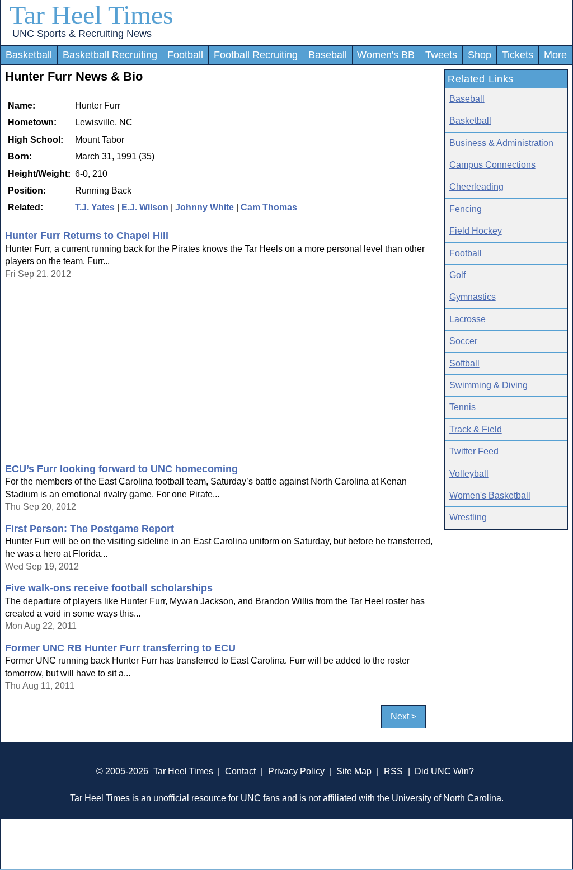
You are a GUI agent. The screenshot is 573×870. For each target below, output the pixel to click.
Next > (403, 716)
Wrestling (468, 517)
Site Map (354, 771)
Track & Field (475, 429)
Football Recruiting (256, 54)
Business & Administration (501, 143)
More (555, 54)
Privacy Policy (296, 771)
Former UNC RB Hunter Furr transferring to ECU (120, 647)
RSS (393, 771)
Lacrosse (467, 319)
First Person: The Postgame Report (89, 528)
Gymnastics (472, 297)
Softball (464, 363)
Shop (479, 54)
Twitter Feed (474, 451)
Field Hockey (475, 231)
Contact (240, 771)
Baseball (327, 54)
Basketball (29, 54)
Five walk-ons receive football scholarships (109, 588)
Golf (457, 275)
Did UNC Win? (444, 771)
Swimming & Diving (488, 385)
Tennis (462, 407)
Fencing (465, 209)
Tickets (517, 54)
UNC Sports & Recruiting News (82, 33)
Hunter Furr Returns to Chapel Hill (86, 235)
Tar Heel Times (91, 15)
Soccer (463, 341)
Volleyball (469, 473)
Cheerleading (476, 186)
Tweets (441, 54)
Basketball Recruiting (110, 54)
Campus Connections (492, 165)
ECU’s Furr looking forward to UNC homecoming (121, 468)
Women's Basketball (489, 495)
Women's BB (386, 54)
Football (185, 54)
